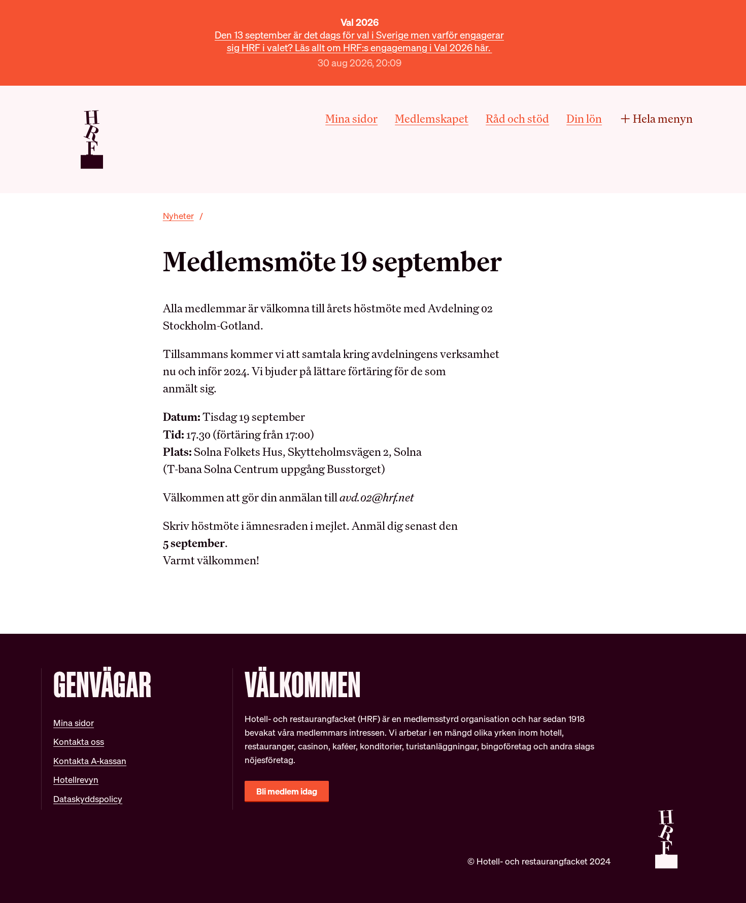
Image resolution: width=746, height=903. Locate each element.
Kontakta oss (78, 741)
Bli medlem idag (286, 791)
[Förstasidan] (92, 139)
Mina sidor (351, 118)
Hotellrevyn (75, 779)
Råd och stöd (517, 118)
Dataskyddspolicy (87, 799)
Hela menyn (663, 118)
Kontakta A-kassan (89, 761)
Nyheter (178, 216)
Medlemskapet (431, 118)
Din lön (584, 118)
